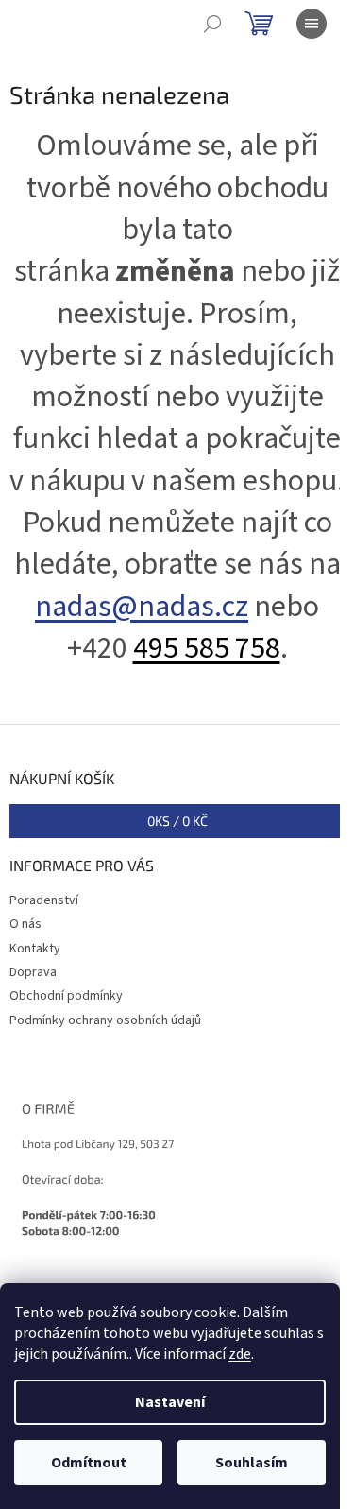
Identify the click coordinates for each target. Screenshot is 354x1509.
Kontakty (34, 948)
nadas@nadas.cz (141, 606)
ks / (177, 821)
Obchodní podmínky (66, 995)
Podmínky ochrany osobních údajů (105, 1020)
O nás (25, 924)
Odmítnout (88, 1462)
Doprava (33, 972)
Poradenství (43, 900)
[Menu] (311, 24)
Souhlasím (251, 1462)
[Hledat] (212, 24)
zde (239, 1354)
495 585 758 (206, 648)
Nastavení (170, 1402)
